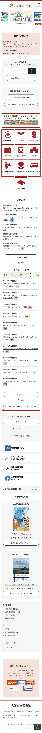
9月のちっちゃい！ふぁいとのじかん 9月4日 (19, 325)
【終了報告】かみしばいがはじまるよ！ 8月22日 (20, 360)
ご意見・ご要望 (10, 643)
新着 (5, 275)
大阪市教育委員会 (11, 632)
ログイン (19, 422)
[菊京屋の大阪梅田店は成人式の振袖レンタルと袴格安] (30, 682)
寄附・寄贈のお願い (12, 609)
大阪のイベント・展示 (28, 275)
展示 (21, 275)
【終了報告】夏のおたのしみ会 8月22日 (17, 372)
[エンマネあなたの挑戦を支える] (11, 682)
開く (36, 489)
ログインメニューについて (21, 428)
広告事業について (21, 666)
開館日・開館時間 (19, 97)
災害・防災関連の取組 (12, 612)
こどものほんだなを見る (19, 543)
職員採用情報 (9, 618)
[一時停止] (37, 24)
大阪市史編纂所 (10, 635)
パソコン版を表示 (13, 725)
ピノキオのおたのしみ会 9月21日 (15, 307)
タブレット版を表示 (27, 725)
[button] (17, 23)
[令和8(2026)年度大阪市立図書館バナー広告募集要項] (27, 688)
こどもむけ (36, 275)
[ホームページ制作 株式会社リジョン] (21, 682)
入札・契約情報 (10, 615)
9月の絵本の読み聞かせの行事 (13, 316)
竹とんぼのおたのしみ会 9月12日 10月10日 (19, 381)
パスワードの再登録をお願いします (15, 53)
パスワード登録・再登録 (21, 436)
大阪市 (7, 629)
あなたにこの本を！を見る (19, 593)
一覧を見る (19, 257)
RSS (22, 263)
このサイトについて (12, 647)
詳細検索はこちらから (19, 78)
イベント (13, 275)
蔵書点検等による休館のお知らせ (19, 104)
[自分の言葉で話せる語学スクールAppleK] (14, 688)
